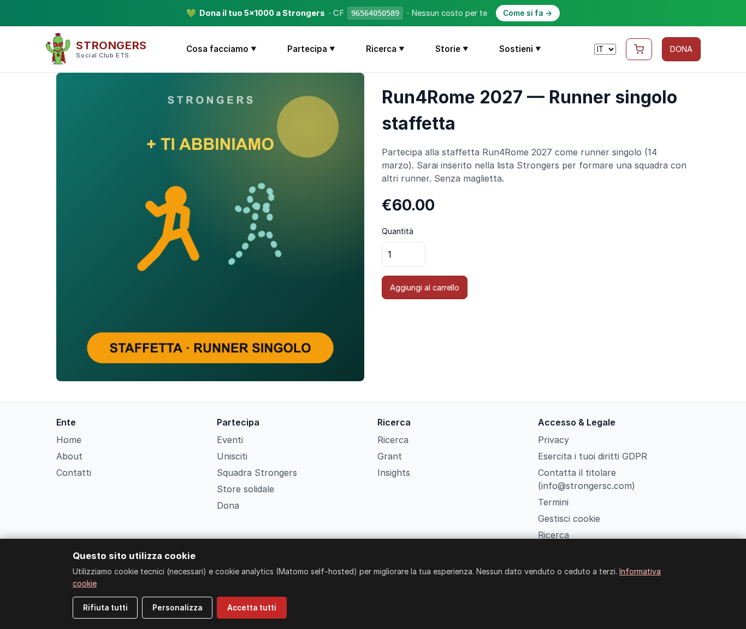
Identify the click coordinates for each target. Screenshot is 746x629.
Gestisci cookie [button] (569, 518)
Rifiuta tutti (105, 607)
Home (68, 439)
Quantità (397, 231)
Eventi (230, 439)
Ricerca (385, 49)
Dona (228, 505)
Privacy (553, 439)
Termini (553, 502)
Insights (393, 472)
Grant (389, 456)
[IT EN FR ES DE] (605, 49)
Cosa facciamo (221, 49)
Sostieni (520, 49)
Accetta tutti (251, 607)
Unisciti (232, 456)
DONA (681, 49)
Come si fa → (527, 13)
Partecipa (311, 49)
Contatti (73, 472)
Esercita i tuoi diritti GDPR (592, 456)
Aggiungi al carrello (424, 287)
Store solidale (245, 489)
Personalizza (177, 607)
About (69, 456)
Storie (452, 49)
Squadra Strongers (257, 472)
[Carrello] (639, 49)
